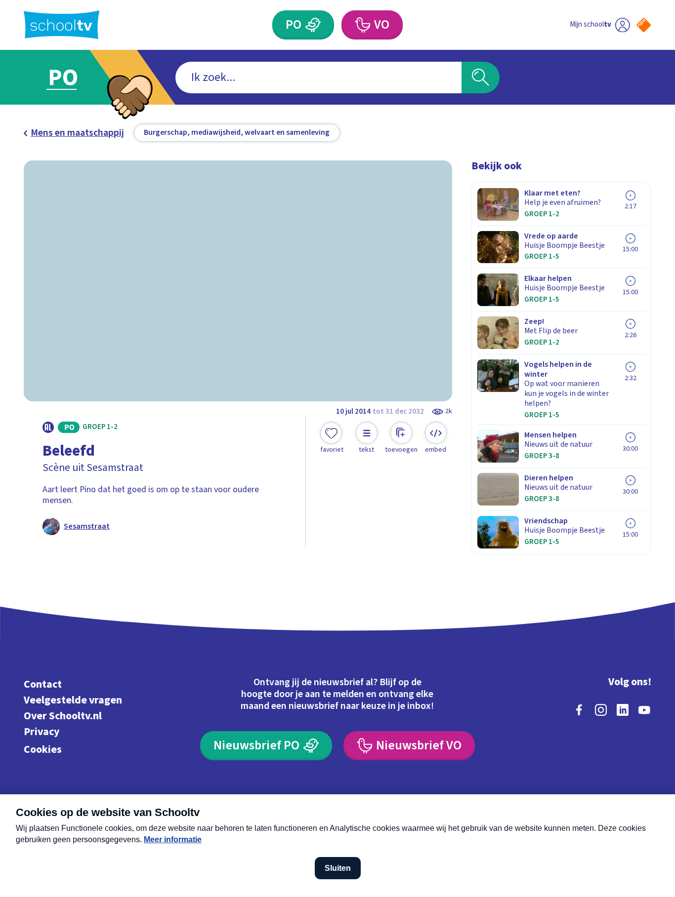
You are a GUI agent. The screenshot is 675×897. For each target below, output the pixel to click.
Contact (43, 684)
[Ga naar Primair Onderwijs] (72, 77)
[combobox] (318, 77)
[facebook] (579, 710)
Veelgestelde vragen (73, 700)
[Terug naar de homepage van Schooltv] (62, 24)
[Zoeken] (481, 77)
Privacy (41, 732)
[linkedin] (622, 710)
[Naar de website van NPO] (643, 25)
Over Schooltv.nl (63, 716)
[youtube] (644, 710)
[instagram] (601, 710)
